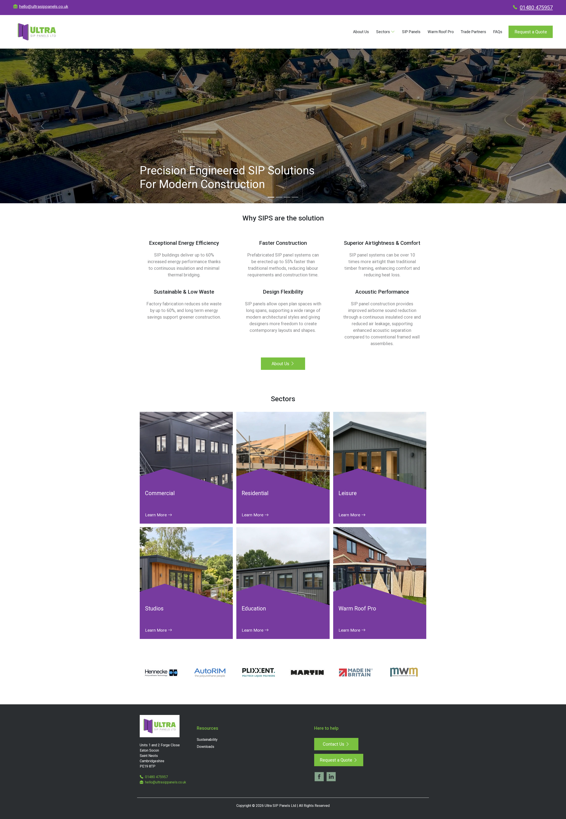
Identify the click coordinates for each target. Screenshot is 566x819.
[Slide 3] (287, 197)
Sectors (383, 32)
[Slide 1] (271, 197)
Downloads (205, 747)
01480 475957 (536, 7)
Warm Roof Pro (441, 32)
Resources (207, 728)
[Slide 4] (295, 197)
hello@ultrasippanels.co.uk (43, 6)
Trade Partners (473, 32)
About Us (361, 32)
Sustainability (207, 739)
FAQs (497, 32)
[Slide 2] (279, 197)
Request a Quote (530, 31)
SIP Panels (411, 32)
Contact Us (334, 744)
